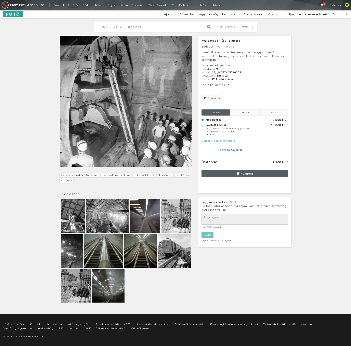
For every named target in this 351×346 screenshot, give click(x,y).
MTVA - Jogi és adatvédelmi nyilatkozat (233, 324)
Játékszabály (45, 328)
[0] (322, 5)
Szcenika (138, 5)
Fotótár (73, 5)
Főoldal (59, 5)
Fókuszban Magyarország (199, 14)
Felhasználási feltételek (189, 324)
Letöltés (216, 112)
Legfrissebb (230, 14)
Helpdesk (74, 328)
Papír (274, 112)
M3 (173, 5)
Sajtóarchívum (118, 5)
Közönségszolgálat (79, 324)
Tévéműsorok (157, 5)
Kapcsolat (36, 324)
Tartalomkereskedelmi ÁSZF (113, 324)
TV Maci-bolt (187, 5)
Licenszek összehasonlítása (218, 140)
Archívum (27, 5)
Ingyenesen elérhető (313, 14)
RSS (61, 328)
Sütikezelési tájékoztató (110, 328)
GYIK (88, 328)
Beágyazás (213, 97)
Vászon (245, 112)
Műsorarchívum (211, 5)
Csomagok (340, 14)
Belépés (335, 5)
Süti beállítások (139, 328)
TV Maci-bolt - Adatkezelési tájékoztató (287, 324)
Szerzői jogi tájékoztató (17, 328)
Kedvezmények (228, 149)
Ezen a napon (254, 14)
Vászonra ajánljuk (281, 14)
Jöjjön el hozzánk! (14, 324)
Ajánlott (170, 14)
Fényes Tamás (224, 65)
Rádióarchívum (93, 5)
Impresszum (55, 324)
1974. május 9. (225, 46)
